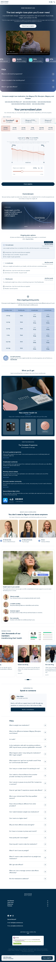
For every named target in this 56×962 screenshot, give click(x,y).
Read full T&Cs (29, 239)
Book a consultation (28, 709)
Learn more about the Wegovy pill (13, 101)
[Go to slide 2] (28, 679)
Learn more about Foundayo (29, 101)
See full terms (13, 359)
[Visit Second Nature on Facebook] (8, 916)
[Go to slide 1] (25, 679)
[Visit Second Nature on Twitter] (11, 916)
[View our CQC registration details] (28, 940)
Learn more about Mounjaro (44, 101)
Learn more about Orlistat (38, 103)
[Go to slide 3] (31, 679)
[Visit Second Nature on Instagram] (13, 916)
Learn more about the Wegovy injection (21, 103)
